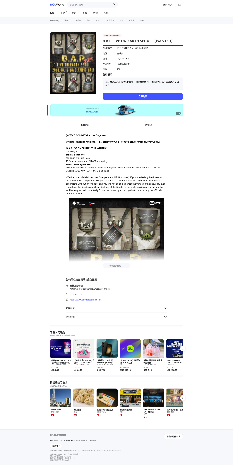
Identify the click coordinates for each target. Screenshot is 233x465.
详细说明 (84, 125)
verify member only (111, 35)
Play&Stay (54, 20)
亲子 (142, 20)
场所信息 (149, 125)
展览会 (98, 20)
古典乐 (131, 20)
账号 (179, 5)
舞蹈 (121, 20)
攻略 (106, 12)
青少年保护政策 (81, 440)
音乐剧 (78, 20)
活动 (95, 12)
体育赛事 (110, 20)
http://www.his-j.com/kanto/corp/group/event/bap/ (130, 141)
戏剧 (88, 20)
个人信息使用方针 (67, 440)
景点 (85, 12)
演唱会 (67, 20)
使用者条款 (54, 440)
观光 (74, 12)
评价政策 (92, 440)
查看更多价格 (115, 265)
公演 (52, 12)
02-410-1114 (76, 294)
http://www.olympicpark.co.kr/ (85, 299)
